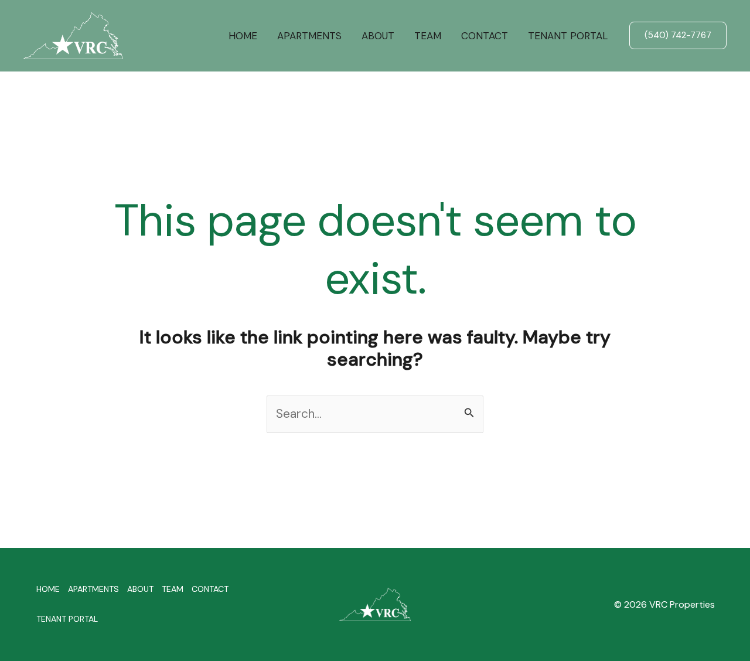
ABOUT (378, 35)
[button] (678, 35)
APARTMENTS (309, 35)
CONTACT (484, 35)
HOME (243, 35)
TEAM (427, 35)
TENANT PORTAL (568, 35)
